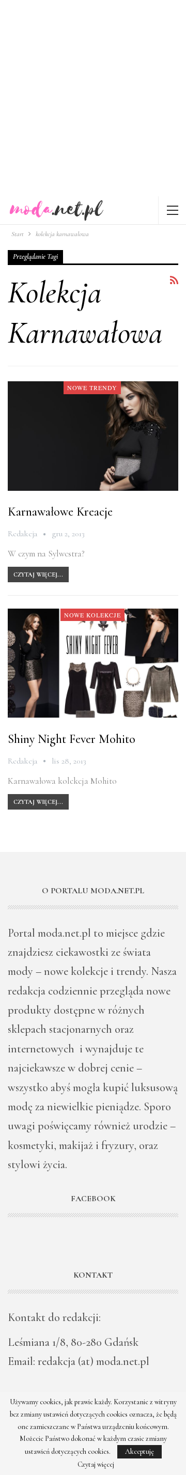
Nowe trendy (92, 387)
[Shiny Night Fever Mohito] (93, 663)
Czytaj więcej (96, 1464)
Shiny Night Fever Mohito (71, 739)
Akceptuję (139, 1451)
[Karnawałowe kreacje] (93, 435)
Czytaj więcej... (38, 574)
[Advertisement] (93, 98)
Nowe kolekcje (92, 615)
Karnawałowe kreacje (60, 511)
